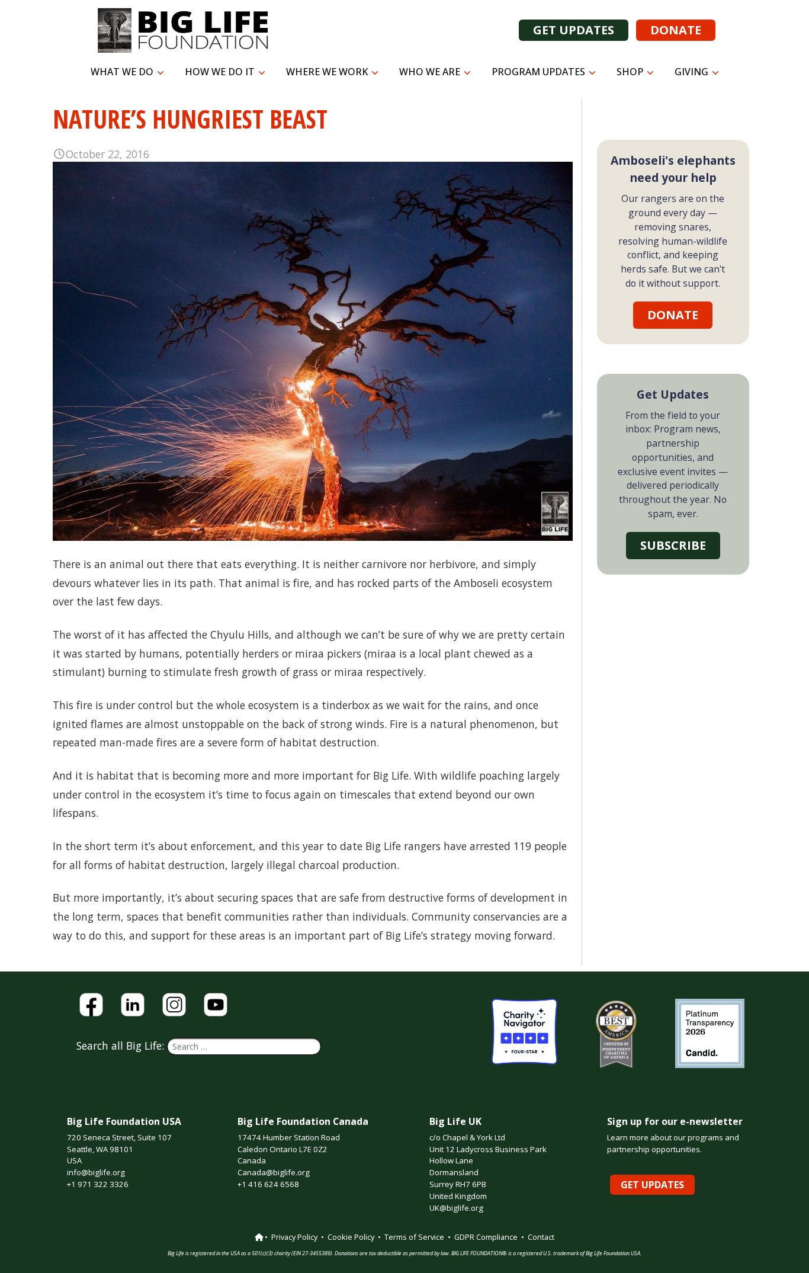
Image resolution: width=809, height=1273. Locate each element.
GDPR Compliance (486, 1237)
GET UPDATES (573, 30)
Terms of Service (414, 1237)
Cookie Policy (351, 1237)
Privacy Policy (294, 1237)
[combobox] (244, 1046)
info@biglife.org (96, 1172)
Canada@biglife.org (273, 1172)
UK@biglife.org (456, 1208)
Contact (541, 1237)
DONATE (675, 30)
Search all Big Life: (121, 1045)
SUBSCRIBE (673, 545)
